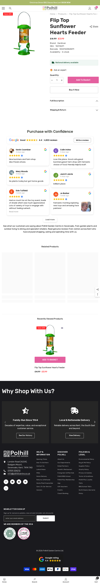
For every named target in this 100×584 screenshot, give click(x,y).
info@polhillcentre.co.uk (19, 474)
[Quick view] (62, 328)
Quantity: (54, 75)
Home (52, 14)
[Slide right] (95, 422)
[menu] (3, 8)
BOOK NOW (65, 3)
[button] (50, 559)
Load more (50, 219)
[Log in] (89, 8)
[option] (50, 350)
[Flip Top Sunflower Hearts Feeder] (50, 340)
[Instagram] (12, 481)
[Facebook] (6, 481)
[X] (6, 488)
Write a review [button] (82, 140)
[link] (17, 297)
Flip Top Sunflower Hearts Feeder (50, 367)
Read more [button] (13, 212)
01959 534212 (14, 470)
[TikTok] (19, 481)
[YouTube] (25, 481)
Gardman (61, 43)
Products (62, 14)
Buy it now (74, 90)
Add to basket (83, 80)
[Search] (10, 8)
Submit (46, 518)
